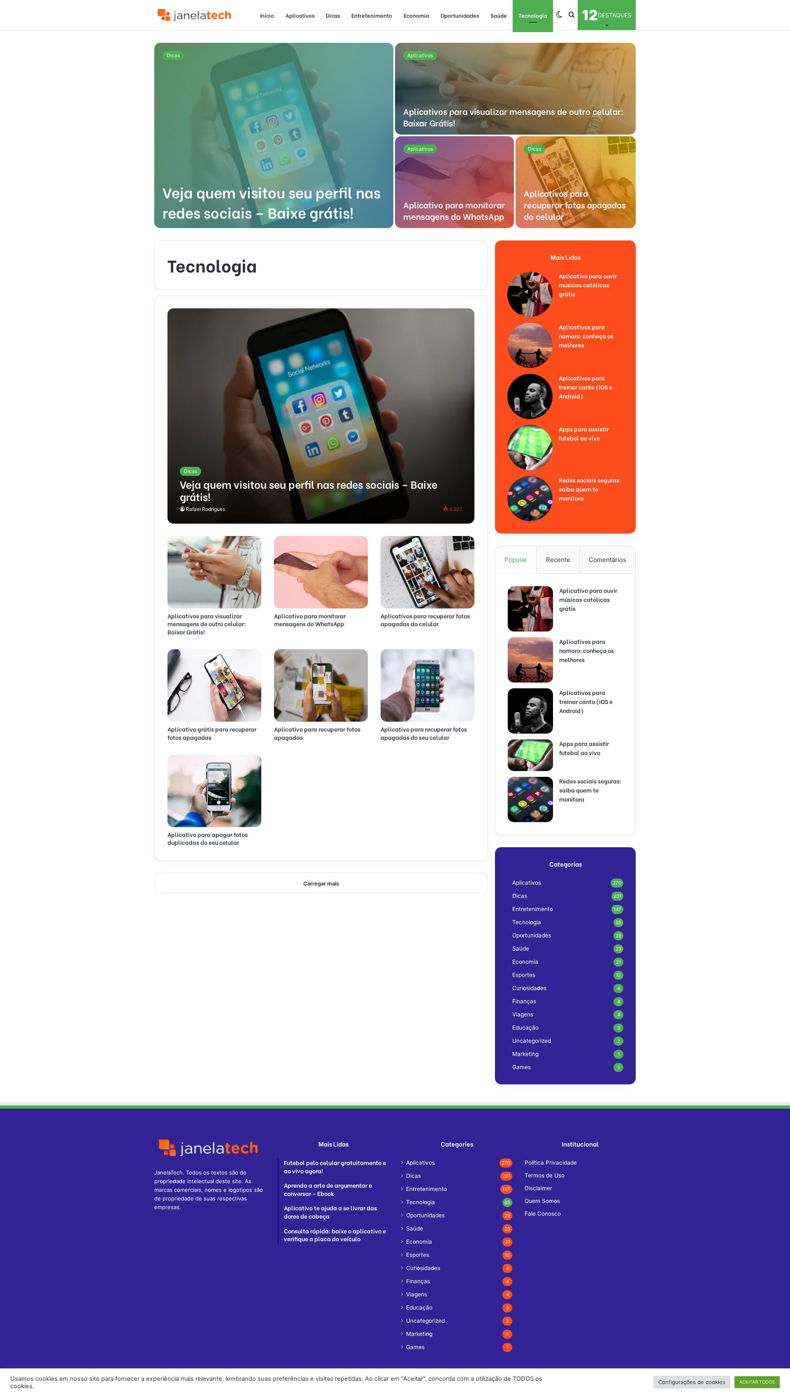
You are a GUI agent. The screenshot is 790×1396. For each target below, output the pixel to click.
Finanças (524, 1001)
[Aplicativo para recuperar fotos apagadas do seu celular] (427, 685)
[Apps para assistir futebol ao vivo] (530, 447)
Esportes (523, 975)
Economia (416, 15)
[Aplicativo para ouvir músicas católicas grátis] (530, 294)
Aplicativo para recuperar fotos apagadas (317, 733)
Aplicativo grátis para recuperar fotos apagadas (211, 733)
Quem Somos (542, 1201)
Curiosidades (529, 988)
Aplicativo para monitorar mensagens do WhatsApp (454, 210)
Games (521, 1067)
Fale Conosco (543, 1213)
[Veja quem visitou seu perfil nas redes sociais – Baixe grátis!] (273, 135)
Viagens (522, 1014)
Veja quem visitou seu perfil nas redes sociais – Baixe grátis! (272, 201)
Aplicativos (300, 15)
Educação (525, 1027)
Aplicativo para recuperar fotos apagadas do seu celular (424, 733)
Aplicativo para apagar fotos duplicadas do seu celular (207, 838)
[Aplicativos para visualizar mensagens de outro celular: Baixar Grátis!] (515, 89)
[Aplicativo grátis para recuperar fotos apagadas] (214, 685)
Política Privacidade (551, 1162)
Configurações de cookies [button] (691, 1382)
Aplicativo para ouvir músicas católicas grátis (588, 284)
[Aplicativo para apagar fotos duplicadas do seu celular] (214, 791)
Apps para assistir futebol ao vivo (584, 433)
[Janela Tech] (195, 15)
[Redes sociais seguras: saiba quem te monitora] (530, 498)
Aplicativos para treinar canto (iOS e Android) (585, 386)
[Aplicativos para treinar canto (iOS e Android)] (530, 396)
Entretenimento (371, 15)
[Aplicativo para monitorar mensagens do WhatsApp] (454, 182)
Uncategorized (531, 1040)
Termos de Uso (545, 1175)
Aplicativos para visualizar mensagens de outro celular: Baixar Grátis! (513, 116)
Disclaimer (538, 1188)
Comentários (607, 560)
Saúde (498, 15)
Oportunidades (460, 15)
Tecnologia (532, 15)
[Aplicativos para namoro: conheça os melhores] (530, 345)
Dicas (333, 15)
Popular (515, 560)
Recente (558, 560)
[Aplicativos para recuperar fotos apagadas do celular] (576, 182)
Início (267, 15)
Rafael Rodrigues (205, 509)
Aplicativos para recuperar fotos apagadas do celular (575, 204)
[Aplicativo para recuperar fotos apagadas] (321, 685)
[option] (395, 135)
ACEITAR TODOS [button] (757, 1382)
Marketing (525, 1054)
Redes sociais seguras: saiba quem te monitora (590, 488)
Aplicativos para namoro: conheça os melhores (586, 335)
